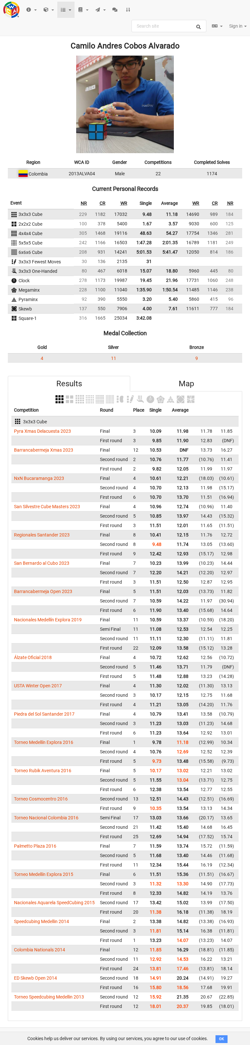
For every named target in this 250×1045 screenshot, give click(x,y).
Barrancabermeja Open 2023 (43, 591)
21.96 (172, 280)
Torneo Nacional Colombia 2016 (46, 817)
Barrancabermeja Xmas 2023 (43, 450)
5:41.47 (170, 252)
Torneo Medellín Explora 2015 (43, 874)
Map (186, 383)
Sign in (236, 26)
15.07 (146, 270)
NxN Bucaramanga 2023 (39, 478)
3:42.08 (144, 318)
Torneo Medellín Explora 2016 (43, 742)
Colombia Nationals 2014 (39, 949)
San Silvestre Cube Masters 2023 (47, 506)
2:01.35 (170, 242)
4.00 (147, 308)
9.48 (147, 214)
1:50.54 (170, 289)
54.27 (172, 233)
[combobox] (169, 26)
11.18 (172, 214)
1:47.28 (144, 242)
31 (149, 261)
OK (221, 1039)
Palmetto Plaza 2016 (35, 846)
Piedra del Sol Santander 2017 (44, 714)
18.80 (172, 270)
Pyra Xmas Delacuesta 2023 (42, 431)
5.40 (173, 299)
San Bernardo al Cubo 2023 (41, 563)
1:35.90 (144, 289)
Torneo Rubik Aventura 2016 (42, 770)
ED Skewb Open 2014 (35, 978)
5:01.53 (144, 252)
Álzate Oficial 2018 (33, 657)
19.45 (146, 280)
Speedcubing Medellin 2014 (41, 921)
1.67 (147, 223)
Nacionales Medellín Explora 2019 (48, 619)
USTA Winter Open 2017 (38, 685)
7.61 (173, 308)
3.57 (173, 223)
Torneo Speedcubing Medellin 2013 (49, 996)
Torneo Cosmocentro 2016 (41, 798)
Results (69, 383)
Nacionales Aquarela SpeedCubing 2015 (54, 902)
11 (113, 358)
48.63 (146, 233)
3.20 (147, 299)
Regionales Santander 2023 (42, 534)
